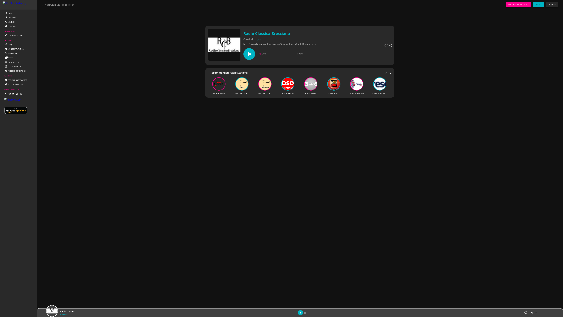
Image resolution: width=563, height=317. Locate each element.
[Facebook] (5, 93)
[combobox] (68, 4)
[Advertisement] (292, 16)
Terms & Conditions (17, 71)
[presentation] (390, 72)
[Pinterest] (21, 93)
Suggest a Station (16, 49)
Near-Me (12, 17)
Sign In (551, 5)
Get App (538, 5)
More (259, 39)
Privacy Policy (14, 66)
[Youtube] (17, 93)
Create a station (15, 84)
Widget (11, 58)
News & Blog (13, 62)
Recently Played (15, 35)
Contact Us (13, 53)
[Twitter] (13, 93)
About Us (12, 26)
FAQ (10, 44)
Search (11, 22)
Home (10, 13)
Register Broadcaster (518, 5)
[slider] (544, 312)
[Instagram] (9, 93)
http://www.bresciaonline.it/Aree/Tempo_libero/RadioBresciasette (279, 44)
